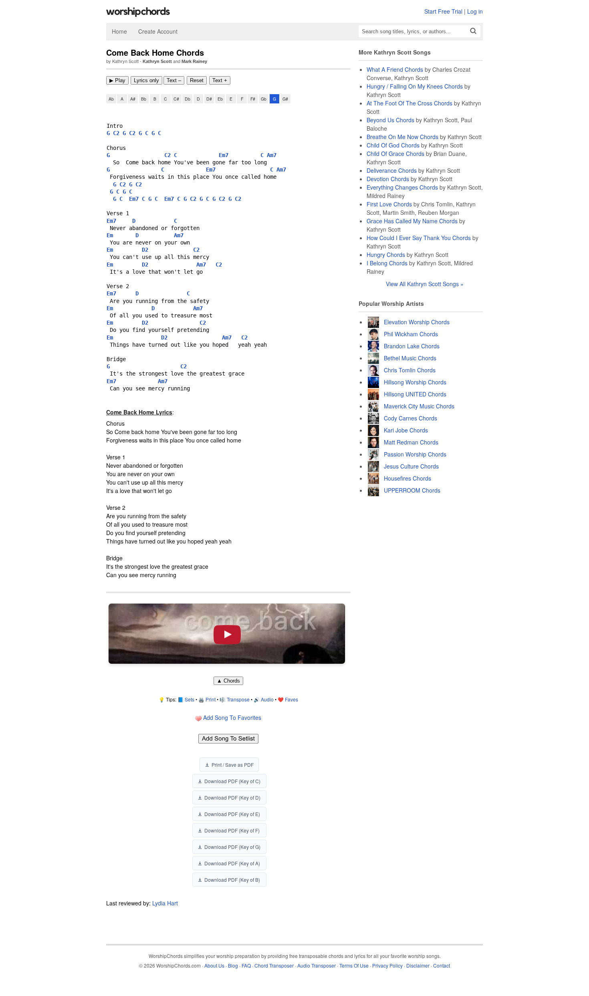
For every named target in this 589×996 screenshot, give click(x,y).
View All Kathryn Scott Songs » (425, 284)
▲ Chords (228, 681)
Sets (189, 699)
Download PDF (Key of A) (232, 863)
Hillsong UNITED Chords (415, 394)
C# (176, 99)
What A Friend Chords (395, 69)
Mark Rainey (194, 61)
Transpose (238, 699)
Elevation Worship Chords (417, 322)
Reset (197, 80)
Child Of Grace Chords (395, 154)
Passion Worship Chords (415, 454)
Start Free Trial (443, 11)
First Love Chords (389, 204)
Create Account (158, 31)
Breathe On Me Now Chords (402, 137)
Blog (233, 965)
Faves (291, 699)
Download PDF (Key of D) (232, 797)
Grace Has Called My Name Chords (412, 221)
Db (187, 99)
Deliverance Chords (392, 170)
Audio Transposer (316, 965)
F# (252, 99)
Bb (143, 99)
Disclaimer (418, 965)
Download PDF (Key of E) (232, 813)
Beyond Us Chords (390, 120)
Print (211, 699)
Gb (263, 99)
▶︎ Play (117, 80)
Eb (220, 99)
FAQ (246, 965)
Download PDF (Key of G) (232, 846)
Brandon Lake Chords (412, 346)
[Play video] (226, 633)
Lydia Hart (165, 903)
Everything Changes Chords (402, 187)
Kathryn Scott (157, 61)
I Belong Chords (387, 263)
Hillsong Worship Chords (415, 382)
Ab (111, 99)
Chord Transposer (274, 965)
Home (119, 31)
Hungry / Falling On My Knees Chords (415, 86)
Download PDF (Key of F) (232, 830)
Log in (475, 11)
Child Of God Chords (393, 145)
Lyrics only (146, 80)
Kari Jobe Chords (406, 430)
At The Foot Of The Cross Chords (409, 103)
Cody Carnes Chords (410, 418)
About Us (214, 965)
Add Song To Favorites (231, 717)
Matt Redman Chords (411, 442)
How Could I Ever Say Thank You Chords (419, 238)
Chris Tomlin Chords (410, 370)
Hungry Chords (386, 255)
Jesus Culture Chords (411, 466)
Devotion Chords (388, 179)
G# (285, 99)
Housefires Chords (407, 478)
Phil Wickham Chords (411, 334)
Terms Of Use (354, 965)
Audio (267, 699)
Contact (441, 965)
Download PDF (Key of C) (232, 781)
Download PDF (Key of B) (232, 879)
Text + (219, 80)
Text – (174, 80)
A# (132, 99)
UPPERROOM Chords (412, 490)
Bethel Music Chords (410, 358)
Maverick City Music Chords (419, 406)
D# (209, 99)
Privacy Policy (387, 965)
